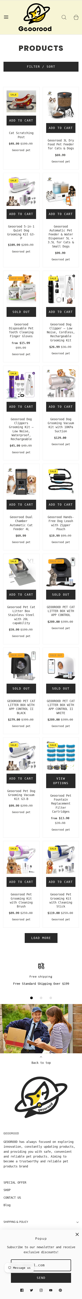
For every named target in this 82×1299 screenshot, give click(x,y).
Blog (6, 1205)
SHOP (6, 1190)
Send (41, 1278)
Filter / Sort (41, 66)
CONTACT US (12, 1197)
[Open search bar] (64, 17)
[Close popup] (77, 1234)
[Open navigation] (6, 17)
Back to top (41, 1062)
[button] (31, 998)
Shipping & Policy (15, 1222)
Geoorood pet (21, 150)
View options (60, 781)
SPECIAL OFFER (14, 1182)
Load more (41, 938)
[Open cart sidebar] (76, 17)
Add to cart (21, 120)
